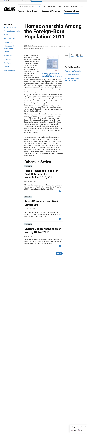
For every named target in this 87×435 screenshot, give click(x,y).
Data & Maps (32, 11)
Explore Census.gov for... (26, 6)
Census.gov (28, 20)
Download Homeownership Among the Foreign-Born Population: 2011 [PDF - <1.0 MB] (52, 75)
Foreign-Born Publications (73, 71)
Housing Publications (72, 74)
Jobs (59, 6)
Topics (21, 11)
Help (81, 6)
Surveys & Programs (51, 11)
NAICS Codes (52, 6)
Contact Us (74, 6)
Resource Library (71, 11)
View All (59, 253)
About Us (66, 6)
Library (35, 20)
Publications (41, 20)
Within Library (8, 24)
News (43, 6)
